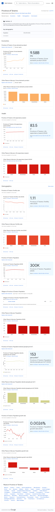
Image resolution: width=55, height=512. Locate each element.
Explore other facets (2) (7, 348)
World (29, 13)
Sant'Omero (19, 498)
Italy (23, 13)
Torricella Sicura (40, 498)
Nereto (6, 497)
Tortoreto (6, 500)
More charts (50, 186)
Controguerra (39, 492)
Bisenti (26, 489)
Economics (12, 16)
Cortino (6, 494)
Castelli (13, 490)
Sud (20, 13)
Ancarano (44, 487)
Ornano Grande (11, 301)
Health (18, 16)
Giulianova (27, 494)
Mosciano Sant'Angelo (43, 495)
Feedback (48, 3)
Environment (34, 16)
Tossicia (13, 500)
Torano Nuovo (31, 498)
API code (11, 74)
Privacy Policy (50, 510)
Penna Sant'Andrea (21, 497)
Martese (6, 487)
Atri (10, 489)
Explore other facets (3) (7, 47)
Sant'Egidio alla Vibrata (9, 498)
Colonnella (31, 492)
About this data (15, 54)
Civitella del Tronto (16, 492)
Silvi (25, 498)
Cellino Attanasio (43, 490)
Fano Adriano (20, 494)
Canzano (38, 489)
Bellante (21, 489)
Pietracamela (30, 497)
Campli (32, 489)
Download (6, 74)
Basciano (15, 489)
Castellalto (6, 490)
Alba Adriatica (37, 487)
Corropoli (47, 492)
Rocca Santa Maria (45, 497)
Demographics (26, 16)
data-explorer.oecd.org (10, 127)
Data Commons (8, 3)
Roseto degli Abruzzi (26, 487)
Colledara (25, 492)
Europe (26, 13)
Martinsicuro (7, 495)
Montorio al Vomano (23, 495)
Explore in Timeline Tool (19, 74)
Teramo (18, 487)
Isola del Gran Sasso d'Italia (38, 494)
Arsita (5, 489)
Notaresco (12, 497)
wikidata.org (8, 299)
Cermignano (7, 492)
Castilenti (35, 490)
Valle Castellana (20, 500)
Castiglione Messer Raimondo (24, 490)
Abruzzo (17, 13)
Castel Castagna (46, 489)
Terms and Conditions (42, 510)
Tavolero (12, 487)
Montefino (14, 495)
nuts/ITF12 (51, 10)
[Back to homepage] (2, 3)
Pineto (36, 497)
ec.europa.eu (5, 35)
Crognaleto (12, 494)
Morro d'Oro (33, 495)
